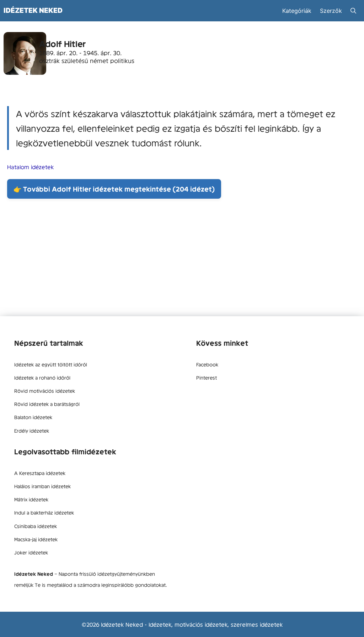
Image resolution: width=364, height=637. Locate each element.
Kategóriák (296, 10)
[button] (353, 11)
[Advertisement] (182, 259)
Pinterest (206, 377)
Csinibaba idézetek (35, 526)
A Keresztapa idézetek (39, 473)
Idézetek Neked (33, 10)
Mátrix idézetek (31, 499)
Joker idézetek (31, 552)
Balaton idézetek (33, 417)
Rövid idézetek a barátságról (47, 404)
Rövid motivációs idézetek (44, 390)
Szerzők (331, 10)
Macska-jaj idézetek (36, 539)
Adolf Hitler (62, 43)
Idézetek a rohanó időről (42, 377)
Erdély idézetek (31, 430)
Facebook (207, 364)
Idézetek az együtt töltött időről (50, 364)
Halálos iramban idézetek (42, 486)
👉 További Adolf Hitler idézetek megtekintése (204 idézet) (114, 189)
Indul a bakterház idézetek (44, 512)
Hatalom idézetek (30, 166)
